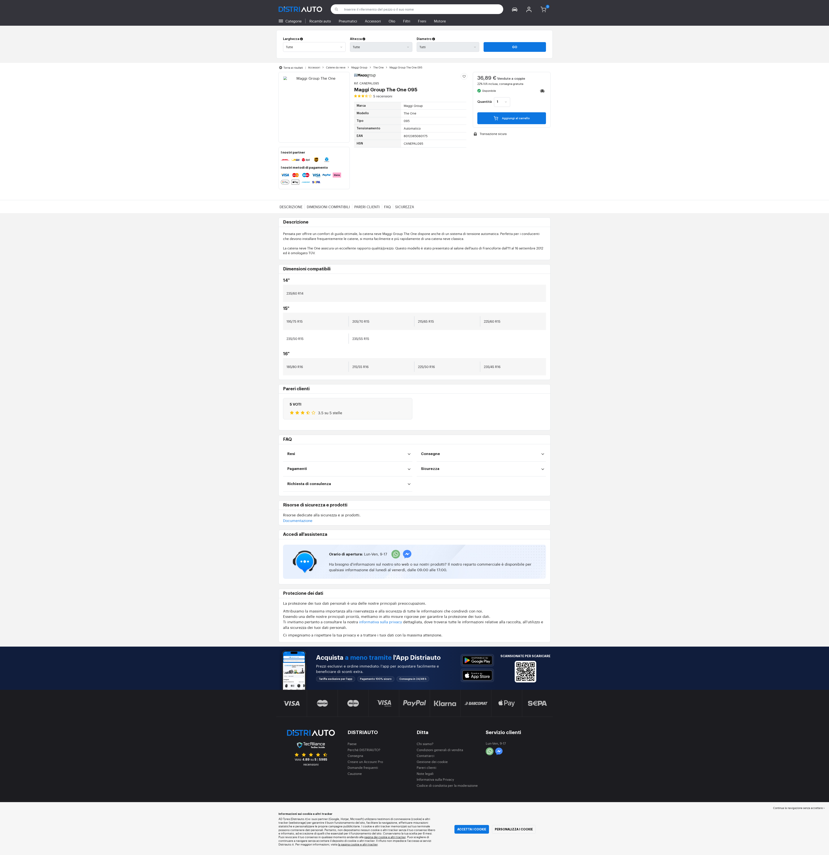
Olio (392, 21)
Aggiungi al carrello (515, 118)
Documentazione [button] (297, 520)
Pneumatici (348, 21)
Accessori (373, 21)
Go (514, 47)
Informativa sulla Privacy (435, 779)
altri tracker (370, 844)
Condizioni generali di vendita (440, 749)
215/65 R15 (426, 321)
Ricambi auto (320, 21)
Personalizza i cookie (514, 829)
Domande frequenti (363, 767)
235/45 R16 (492, 366)
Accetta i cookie (471, 829)
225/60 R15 (492, 321)
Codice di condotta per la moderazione (447, 785)
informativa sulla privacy (380, 621)
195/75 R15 (294, 321)
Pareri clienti (367, 206)
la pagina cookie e (350, 844)
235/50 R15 (295, 338)
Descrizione (291, 206)
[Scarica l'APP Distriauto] (477, 660)
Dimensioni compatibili (328, 206)
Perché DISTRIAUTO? (364, 749)
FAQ (387, 206)
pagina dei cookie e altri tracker (385, 837)
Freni (422, 21)
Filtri (406, 21)
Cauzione (355, 773)
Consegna (355, 755)
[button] (515, 9)
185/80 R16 (294, 366)
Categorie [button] (293, 21)
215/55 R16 (360, 366)
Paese (352, 743)
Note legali (425, 773)
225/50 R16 (426, 366)
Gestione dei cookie (432, 761)
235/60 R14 (294, 293)
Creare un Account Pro (365, 761)
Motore (440, 21)
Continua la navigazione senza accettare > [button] (799, 808)
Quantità (484, 101)
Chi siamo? (425, 743)
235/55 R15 (360, 338)
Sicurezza (404, 206)
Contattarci (425, 755)
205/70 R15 (360, 321)
